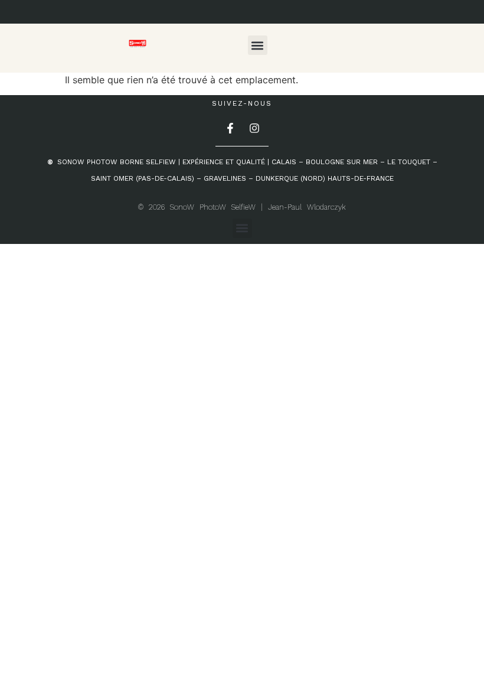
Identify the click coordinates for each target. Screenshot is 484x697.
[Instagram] (254, 128)
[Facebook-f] (230, 128)
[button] (257, 45)
